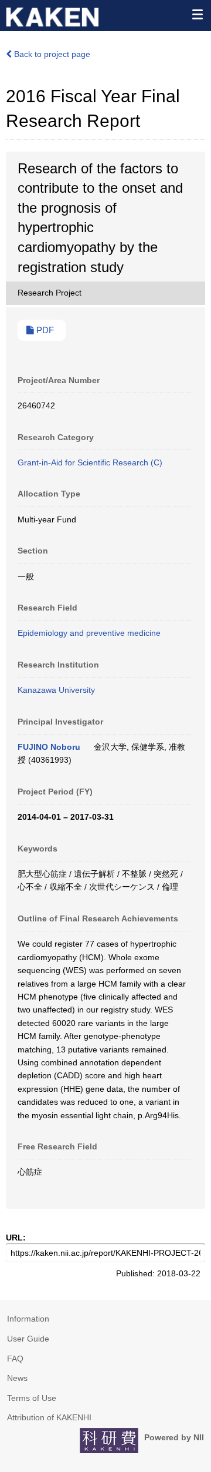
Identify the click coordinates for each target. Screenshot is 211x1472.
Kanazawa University (56, 690)
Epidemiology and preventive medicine (89, 633)
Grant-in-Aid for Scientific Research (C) (90, 462)
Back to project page (51, 54)
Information (28, 1318)
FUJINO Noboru (49, 747)
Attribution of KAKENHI (49, 1417)
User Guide (28, 1338)
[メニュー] (197, 14)
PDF (44, 330)
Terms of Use (31, 1398)
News (17, 1378)
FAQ (15, 1358)
